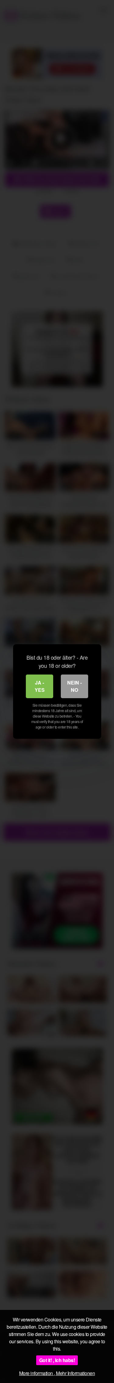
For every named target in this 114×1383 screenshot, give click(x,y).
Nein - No (74, 686)
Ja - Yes (40, 686)
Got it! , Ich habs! (57, 1360)
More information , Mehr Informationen (57, 1373)
